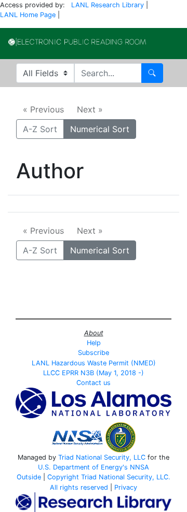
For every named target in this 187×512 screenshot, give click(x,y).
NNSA (139, 467)
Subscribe (93, 353)
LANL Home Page (28, 15)
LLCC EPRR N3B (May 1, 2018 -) (93, 373)
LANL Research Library (107, 5)
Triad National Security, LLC (101, 457)
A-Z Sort (40, 129)
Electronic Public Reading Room (77, 42)
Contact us (93, 383)
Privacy (125, 487)
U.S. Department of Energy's (83, 467)
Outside (29, 477)
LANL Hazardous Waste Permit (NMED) (94, 363)
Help (94, 343)
